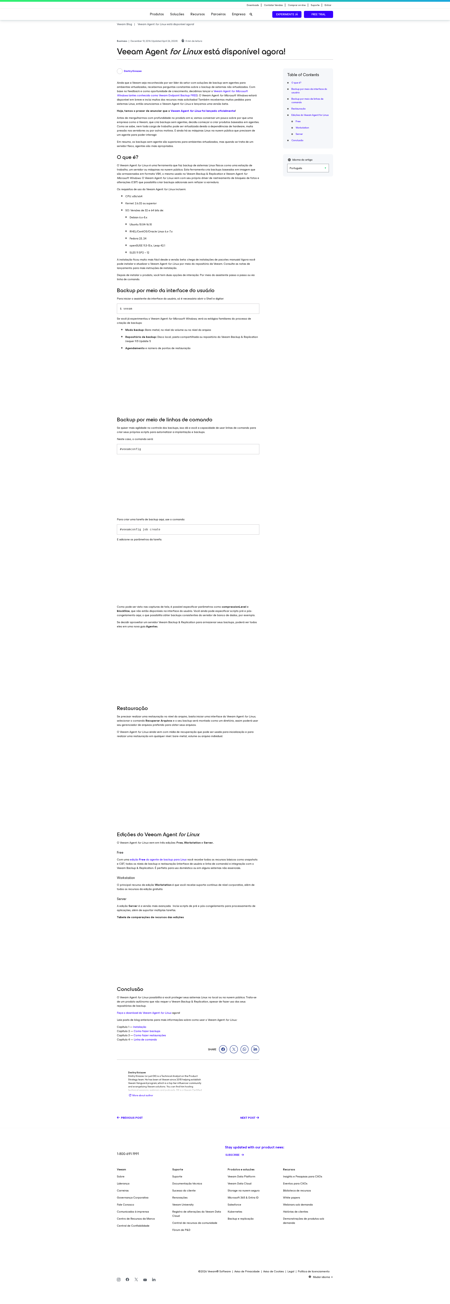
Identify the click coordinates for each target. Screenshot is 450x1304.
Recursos (198, 14)
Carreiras (123, 1190)
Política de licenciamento (314, 1271)
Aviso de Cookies (273, 1271)
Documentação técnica (187, 1183)
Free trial (318, 14)
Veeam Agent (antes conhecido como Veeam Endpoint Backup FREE (182, 93)
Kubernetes (235, 1211)
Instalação (139, 1026)
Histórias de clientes (295, 1211)
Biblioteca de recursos (297, 1190)
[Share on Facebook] (223, 1049)
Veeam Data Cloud (239, 1183)
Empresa (238, 14)
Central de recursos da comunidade (194, 1223)
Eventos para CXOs (295, 1183)
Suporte (177, 1176)
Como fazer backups (147, 1031)
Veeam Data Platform (241, 1176)
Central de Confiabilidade (133, 1225)
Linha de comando (145, 1039)
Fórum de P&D (181, 1230)
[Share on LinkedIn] (255, 1049)
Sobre (120, 1176)
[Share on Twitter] (234, 1049)
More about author (142, 1095)
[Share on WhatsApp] (244, 1049)
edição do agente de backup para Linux (158, 859)
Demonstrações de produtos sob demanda (303, 1220)
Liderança (123, 1183)
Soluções (177, 14)
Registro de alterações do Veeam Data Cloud (196, 1213)
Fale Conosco (125, 1204)
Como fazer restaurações (150, 1035)
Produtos (157, 14)
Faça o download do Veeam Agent (144, 1012)
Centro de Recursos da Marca (136, 1218)
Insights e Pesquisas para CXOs (302, 1176)
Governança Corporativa (132, 1197)
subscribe (232, 1154)
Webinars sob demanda (298, 1204)
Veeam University (183, 1204)
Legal (290, 1271)
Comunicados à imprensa (133, 1211)
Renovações (180, 1197)
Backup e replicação (241, 1218)
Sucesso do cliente (184, 1190)
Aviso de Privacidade (247, 1271)
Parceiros (218, 14)
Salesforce (234, 1204)
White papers (291, 1197)
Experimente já (287, 14)
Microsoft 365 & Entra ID (243, 1197)
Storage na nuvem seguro (244, 1190)
